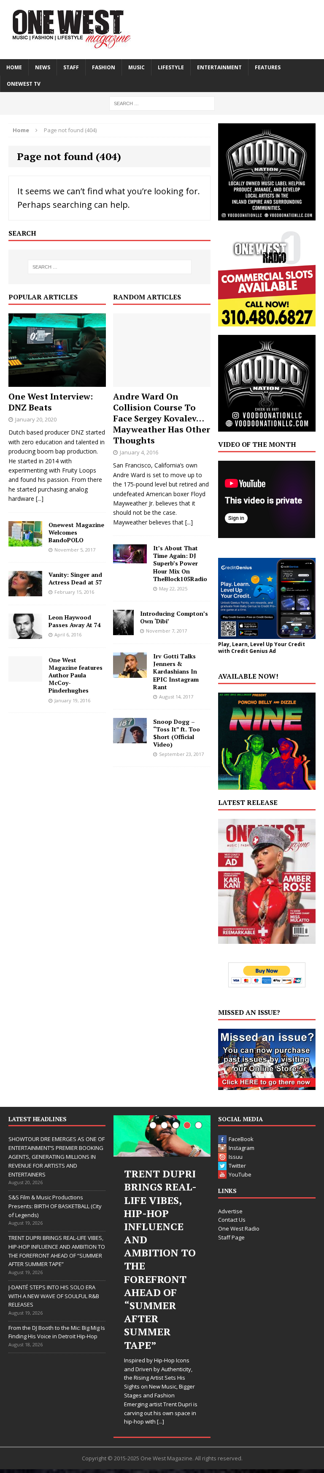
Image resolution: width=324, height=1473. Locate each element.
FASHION (103, 67)
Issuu (236, 1156)
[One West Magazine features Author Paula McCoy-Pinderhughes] (25, 676)
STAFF (71, 67)
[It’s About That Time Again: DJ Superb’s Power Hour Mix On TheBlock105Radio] (130, 558)
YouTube (240, 1174)
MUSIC (136, 67)
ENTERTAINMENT (219, 67)
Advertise (230, 1211)
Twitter (237, 1165)
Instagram (241, 1148)
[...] (39, 499)
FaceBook (241, 1139)
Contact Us (232, 1219)
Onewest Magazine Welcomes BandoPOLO (76, 532)
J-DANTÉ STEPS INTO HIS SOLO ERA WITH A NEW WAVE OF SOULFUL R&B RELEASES (53, 1296)
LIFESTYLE (171, 67)
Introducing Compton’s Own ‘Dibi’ (174, 617)
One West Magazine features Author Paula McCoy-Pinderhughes (76, 675)
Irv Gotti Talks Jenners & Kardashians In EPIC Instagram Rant (176, 671)
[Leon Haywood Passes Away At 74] (25, 634)
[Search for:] (162, 103)
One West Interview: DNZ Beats (50, 402)
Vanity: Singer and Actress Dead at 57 (75, 578)
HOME (14, 67)
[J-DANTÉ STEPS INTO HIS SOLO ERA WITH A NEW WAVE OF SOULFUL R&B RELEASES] (162, 1137)
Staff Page (231, 1237)
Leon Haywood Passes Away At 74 (75, 621)
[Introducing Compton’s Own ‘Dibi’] (123, 630)
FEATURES (268, 67)
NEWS (42, 67)
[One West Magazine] (162, 29)
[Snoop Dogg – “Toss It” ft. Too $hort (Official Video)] (130, 738)
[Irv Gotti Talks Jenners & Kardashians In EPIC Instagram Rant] (130, 673)
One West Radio (238, 1228)
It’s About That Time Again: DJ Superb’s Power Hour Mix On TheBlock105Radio (180, 563)
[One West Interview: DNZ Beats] (57, 382)
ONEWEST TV (23, 83)
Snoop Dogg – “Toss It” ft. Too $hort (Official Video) (176, 733)
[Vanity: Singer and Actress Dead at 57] (25, 591)
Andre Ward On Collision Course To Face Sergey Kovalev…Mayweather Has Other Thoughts (161, 418)
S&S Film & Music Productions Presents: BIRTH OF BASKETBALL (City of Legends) (55, 1206)
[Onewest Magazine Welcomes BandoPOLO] (25, 541)
